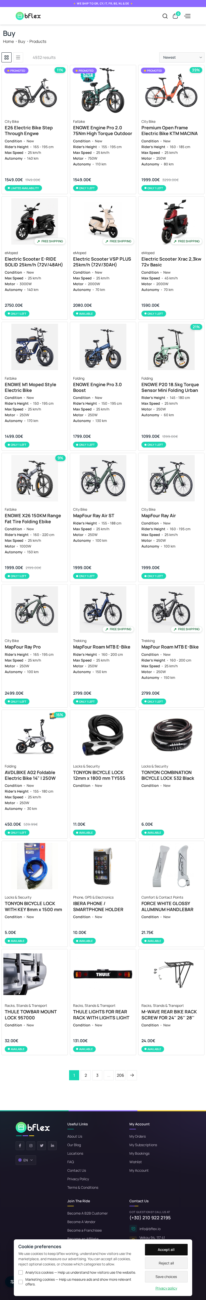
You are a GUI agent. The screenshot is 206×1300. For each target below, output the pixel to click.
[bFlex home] (33, 1129)
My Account (139, 1170)
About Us (74, 1136)
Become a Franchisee (84, 1230)
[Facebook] (20, 1145)
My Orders (137, 1136)
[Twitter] (41, 1145)
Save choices (166, 1276)
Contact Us (76, 1170)
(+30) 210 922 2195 (150, 1218)
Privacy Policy (78, 1178)
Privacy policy (166, 1288)
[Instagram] (30, 1145)
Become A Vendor (81, 1221)
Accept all (166, 1249)
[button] (181, 57)
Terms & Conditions (82, 1187)
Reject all (166, 1263)
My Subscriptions (143, 1144)
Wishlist (135, 1161)
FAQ (70, 1161)
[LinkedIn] (52, 1145)
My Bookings (139, 1153)
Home (8, 41)
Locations (75, 1153)
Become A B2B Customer (87, 1213)
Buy (21, 41)
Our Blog (74, 1144)
